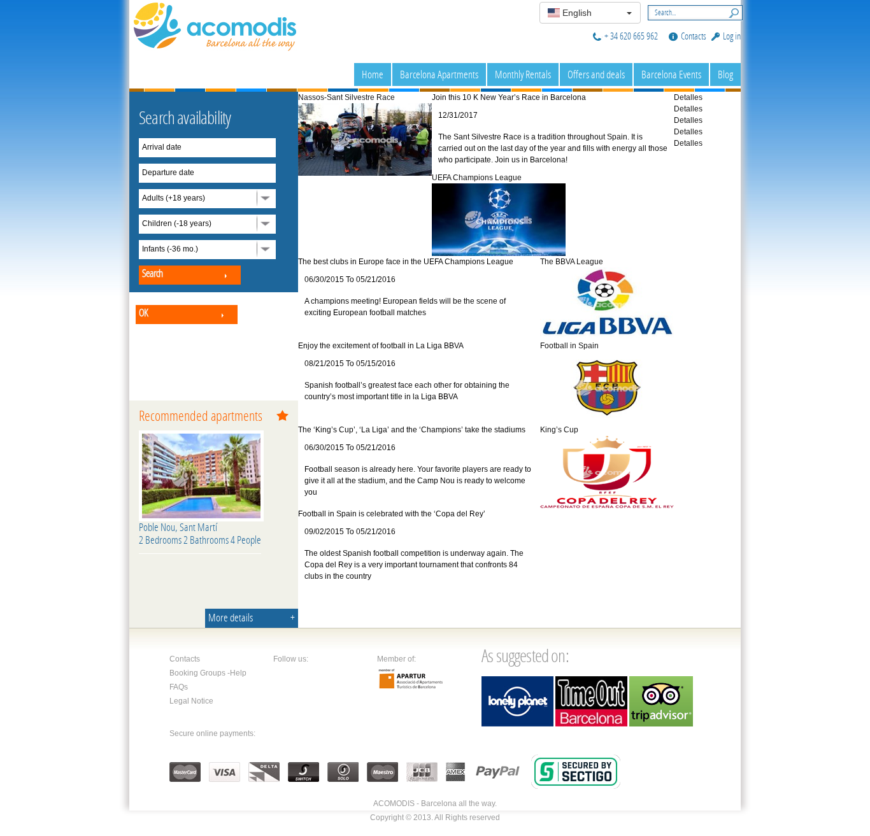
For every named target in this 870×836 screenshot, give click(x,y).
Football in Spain (569, 345)
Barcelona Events (671, 74)
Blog (725, 74)
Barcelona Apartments (439, 74)
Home (372, 74)
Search (731, 11)
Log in (732, 35)
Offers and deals (596, 74)
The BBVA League (571, 261)
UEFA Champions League (477, 177)
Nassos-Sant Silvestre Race (346, 97)
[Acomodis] (215, 24)
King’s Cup (559, 429)
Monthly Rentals (523, 74)
